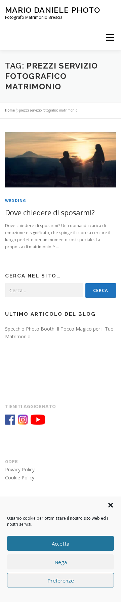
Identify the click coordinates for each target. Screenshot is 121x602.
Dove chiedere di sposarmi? (49, 212)
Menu (109, 37)
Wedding (15, 200)
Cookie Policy (19, 477)
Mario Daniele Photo (52, 9)
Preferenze (60, 580)
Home (10, 110)
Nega (60, 562)
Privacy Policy (20, 469)
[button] (110, 505)
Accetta (60, 543)
